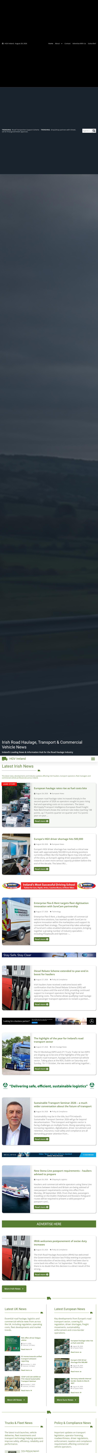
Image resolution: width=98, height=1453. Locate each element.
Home (50, 43)
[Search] (94, 131)
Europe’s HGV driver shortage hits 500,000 (58, 839)
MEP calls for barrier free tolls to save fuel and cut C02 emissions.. (60, 131)
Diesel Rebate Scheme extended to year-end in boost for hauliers (61, 972)
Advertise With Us (79, 43)
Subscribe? (92, 43)
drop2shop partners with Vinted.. (19, 130)
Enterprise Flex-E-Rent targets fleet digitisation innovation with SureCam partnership (61, 904)
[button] (93, 759)
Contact (68, 43)
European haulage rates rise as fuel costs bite (60, 788)
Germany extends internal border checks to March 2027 (81, 1380)
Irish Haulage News (59, 1047)
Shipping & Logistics (59, 1179)
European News (58, 793)
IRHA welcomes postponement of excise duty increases (60, 1242)
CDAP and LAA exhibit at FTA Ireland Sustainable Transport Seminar (31, 1379)
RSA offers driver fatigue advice (30, 1339)
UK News (32, 1345)
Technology (56, 911)
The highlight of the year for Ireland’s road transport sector (58, 1040)
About (57, 43)
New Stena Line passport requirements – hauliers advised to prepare (62, 1172)
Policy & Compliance (59, 979)
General (25, 1345)
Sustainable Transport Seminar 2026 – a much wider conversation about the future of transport (63, 1104)
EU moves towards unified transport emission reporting (31, 1358)
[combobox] (87, 131)
